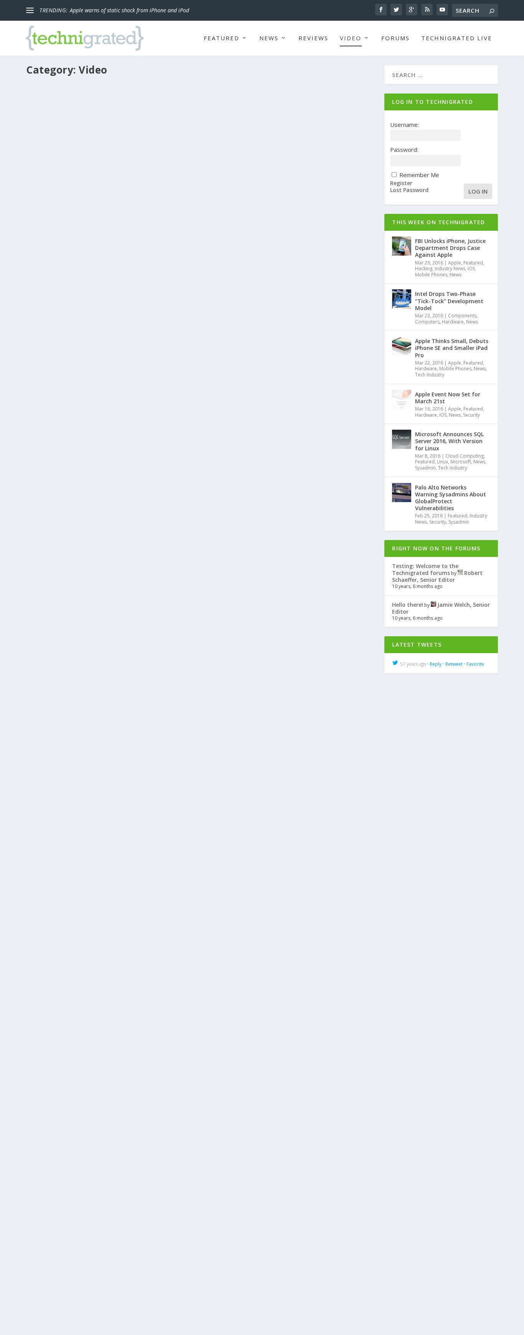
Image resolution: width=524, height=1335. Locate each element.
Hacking (423, 268)
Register (401, 183)
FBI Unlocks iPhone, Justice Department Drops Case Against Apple (450, 247)
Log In (478, 191)
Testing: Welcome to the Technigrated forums (425, 569)
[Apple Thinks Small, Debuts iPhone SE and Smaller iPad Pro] (401, 346)
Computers (427, 322)
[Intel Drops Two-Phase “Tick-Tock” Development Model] (401, 299)
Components (159, 313)
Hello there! (407, 604)
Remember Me (419, 175)
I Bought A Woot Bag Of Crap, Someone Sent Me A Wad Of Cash (137, 1248)
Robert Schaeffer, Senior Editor (73, 313)
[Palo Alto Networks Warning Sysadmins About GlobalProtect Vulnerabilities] (401, 492)
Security (471, 415)
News (268, 38)
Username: (404, 124)
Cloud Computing (464, 456)
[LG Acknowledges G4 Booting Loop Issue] (200, 782)
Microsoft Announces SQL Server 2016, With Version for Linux (449, 441)
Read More (54, 354)
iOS (471, 268)
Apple (454, 262)
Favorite (475, 664)
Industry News (236, 313)
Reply (436, 664)
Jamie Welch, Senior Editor (68, 1260)
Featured (221, 38)
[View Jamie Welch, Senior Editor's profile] (433, 604)
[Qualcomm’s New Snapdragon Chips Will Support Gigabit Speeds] (200, 185)
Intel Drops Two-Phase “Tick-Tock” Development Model (449, 300)
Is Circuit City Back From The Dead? (91, 600)
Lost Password (409, 190)
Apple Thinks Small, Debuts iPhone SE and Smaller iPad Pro (451, 347)
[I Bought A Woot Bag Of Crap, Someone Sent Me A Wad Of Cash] (200, 1106)
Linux (442, 461)
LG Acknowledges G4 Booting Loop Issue (99, 898)
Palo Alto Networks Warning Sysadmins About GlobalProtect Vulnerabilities (450, 498)
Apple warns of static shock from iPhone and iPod (129, 10)
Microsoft (460, 461)
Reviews (313, 38)
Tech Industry (429, 374)
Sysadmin (425, 468)
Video (350, 38)
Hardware (208, 313)
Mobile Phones (270, 313)
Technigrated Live (456, 38)
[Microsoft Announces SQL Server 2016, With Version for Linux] (401, 439)
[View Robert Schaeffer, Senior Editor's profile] (460, 572)
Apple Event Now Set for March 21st (447, 398)
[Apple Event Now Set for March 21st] (401, 399)
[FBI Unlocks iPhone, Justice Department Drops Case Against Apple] (401, 246)
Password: (404, 149)
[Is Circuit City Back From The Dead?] (200, 483)
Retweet (454, 664)
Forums (395, 38)
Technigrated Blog (232, 611)
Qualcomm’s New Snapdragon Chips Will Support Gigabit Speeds (139, 301)
